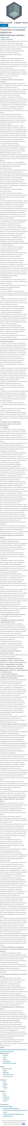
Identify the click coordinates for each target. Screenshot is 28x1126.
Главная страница (4, 37)
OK (23, 1124)
